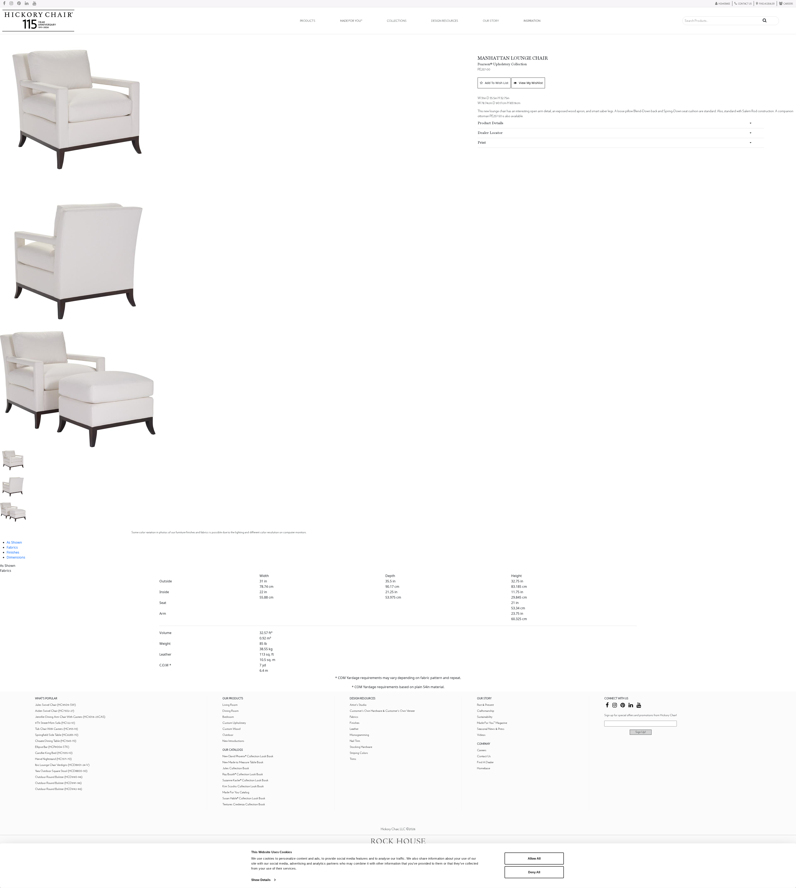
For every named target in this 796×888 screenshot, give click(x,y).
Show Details (261, 880)
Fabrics (12, 547)
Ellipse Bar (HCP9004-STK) (52, 746)
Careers (481, 750)
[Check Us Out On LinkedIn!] (26, 3)
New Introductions (233, 740)
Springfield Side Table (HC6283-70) (56, 734)
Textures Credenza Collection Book (243, 804)
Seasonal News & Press (490, 728)
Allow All (534, 858)
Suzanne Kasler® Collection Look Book (245, 780)
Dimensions (16, 557)
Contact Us (484, 756)
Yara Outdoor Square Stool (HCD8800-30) (61, 771)
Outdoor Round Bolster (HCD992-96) (58, 789)
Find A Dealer (485, 762)
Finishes (13, 552)
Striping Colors (359, 752)
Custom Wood (231, 728)
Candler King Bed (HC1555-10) (54, 752)
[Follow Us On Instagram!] (11, 3)
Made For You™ (351, 20)
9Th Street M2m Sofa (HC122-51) (55, 722)
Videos (481, 734)
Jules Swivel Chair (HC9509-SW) (55, 704)
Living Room (230, 704)
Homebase (483, 768)
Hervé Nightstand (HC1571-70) (53, 758)
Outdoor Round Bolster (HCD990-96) (59, 777)
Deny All (534, 872)
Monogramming (359, 734)
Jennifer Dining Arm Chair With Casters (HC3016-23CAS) (70, 716)
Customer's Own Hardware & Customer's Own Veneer (382, 710)
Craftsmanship (485, 710)
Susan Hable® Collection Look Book (243, 798)
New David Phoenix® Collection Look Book (247, 756)
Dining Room (230, 710)
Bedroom (228, 716)
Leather (354, 728)
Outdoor (227, 734)
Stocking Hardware (361, 746)
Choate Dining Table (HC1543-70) (55, 740)
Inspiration (532, 20)
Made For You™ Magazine (492, 722)
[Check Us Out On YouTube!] (34, 3)
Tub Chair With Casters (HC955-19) (56, 728)
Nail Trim (355, 740)
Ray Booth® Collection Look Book (242, 774)
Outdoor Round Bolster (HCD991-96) (58, 783)
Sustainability (484, 716)
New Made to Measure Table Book (242, 762)
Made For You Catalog (235, 792)
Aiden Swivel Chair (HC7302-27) (54, 710)
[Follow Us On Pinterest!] (19, 3)
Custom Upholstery (234, 722)
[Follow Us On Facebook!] (4, 3)
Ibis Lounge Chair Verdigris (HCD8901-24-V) (62, 765)
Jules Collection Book (235, 768)
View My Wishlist (531, 83)
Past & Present (485, 704)
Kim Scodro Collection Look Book (243, 786)
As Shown (14, 542)
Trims (353, 758)
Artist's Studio (358, 704)
